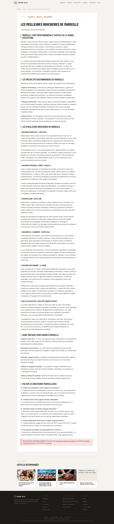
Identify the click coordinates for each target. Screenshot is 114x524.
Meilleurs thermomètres (68, 498)
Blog (98, 2)
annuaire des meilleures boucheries (65, 441)
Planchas (85, 2)
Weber (84, 498)
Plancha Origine (87, 507)
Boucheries (92, 2)
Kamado (85, 501)
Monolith (85, 504)
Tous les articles (67, 507)
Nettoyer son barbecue (68, 504)
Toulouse (48, 443)
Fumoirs (69, 2)
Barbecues (63, 2)
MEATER (85, 509)
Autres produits (46, 509)
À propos (45, 517)
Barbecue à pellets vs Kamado (70, 501)
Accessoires (77, 2)
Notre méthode (54, 517)
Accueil (19, 9)
